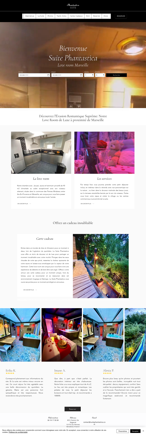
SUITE (73, 8)
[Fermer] (143, 431)
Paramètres (123, 431)
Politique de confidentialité (18, 432)
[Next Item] (142, 335)
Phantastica (73, 5)
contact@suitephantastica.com (94, 423)
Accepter (135, 431)
